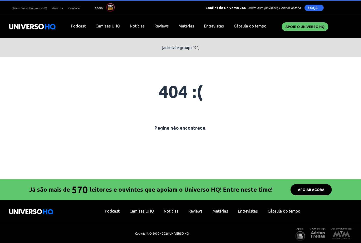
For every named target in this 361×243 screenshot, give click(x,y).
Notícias (137, 26)
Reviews (161, 26)
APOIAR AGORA (311, 190)
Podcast (78, 26)
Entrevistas (214, 26)
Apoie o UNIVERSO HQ (305, 27)
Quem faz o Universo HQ (29, 8)
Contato (74, 8)
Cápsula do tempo (250, 26)
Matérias (186, 26)
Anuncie (57, 8)
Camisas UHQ (108, 26)
